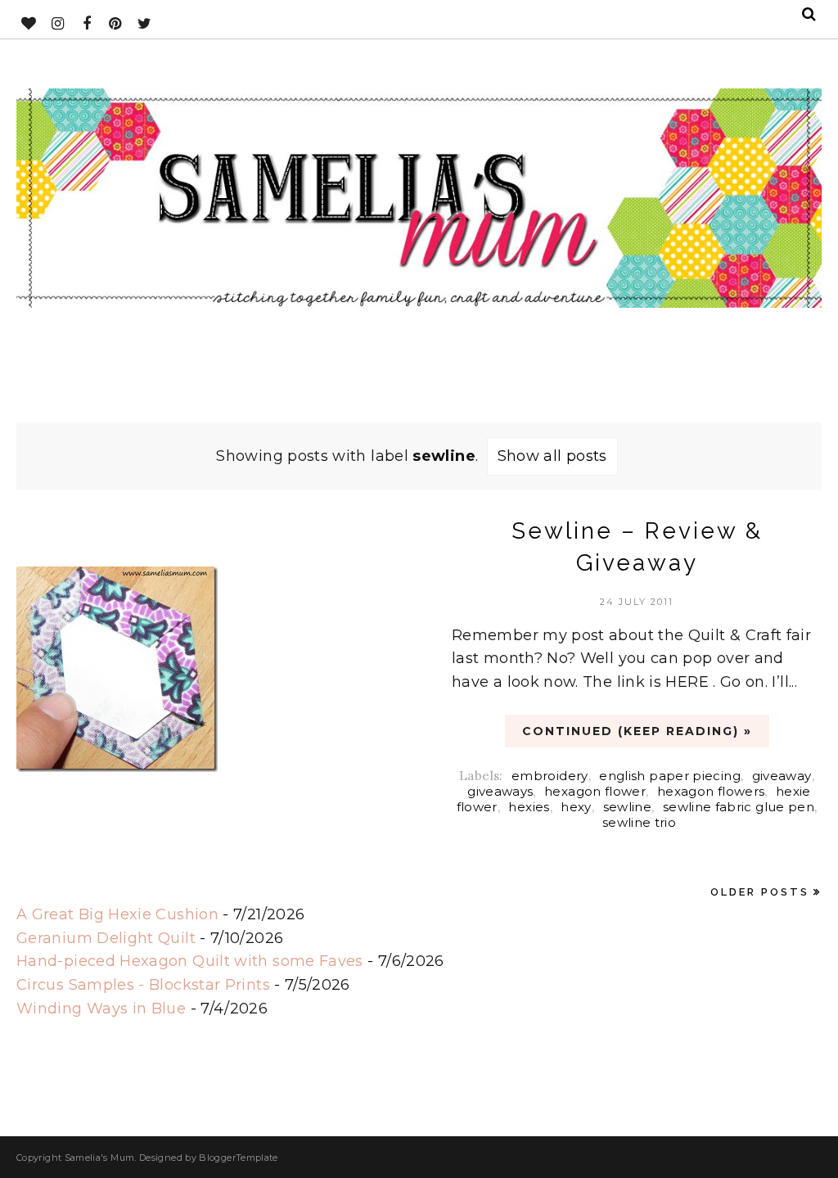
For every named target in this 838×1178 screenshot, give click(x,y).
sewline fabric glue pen (738, 807)
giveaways (500, 791)
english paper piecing (670, 775)
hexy (576, 807)
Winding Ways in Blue (101, 1009)
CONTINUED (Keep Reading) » (637, 731)
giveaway (782, 775)
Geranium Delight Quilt (106, 938)
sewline (627, 807)
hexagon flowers (710, 791)
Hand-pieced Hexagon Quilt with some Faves (189, 961)
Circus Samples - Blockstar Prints (143, 985)
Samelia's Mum (100, 1157)
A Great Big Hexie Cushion (117, 914)
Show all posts (552, 456)
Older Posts (759, 892)
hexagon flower (595, 791)
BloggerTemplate (238, 1157)
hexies (528, 807)
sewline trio (639, 822)
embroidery (549, 775)
